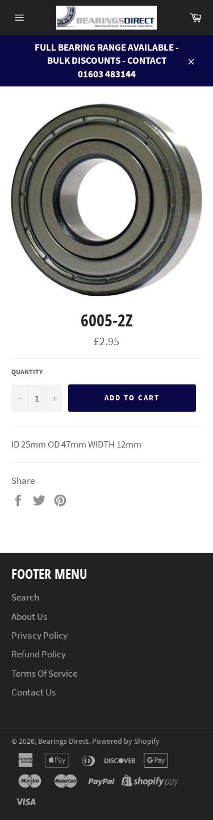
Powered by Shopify (126, 741)
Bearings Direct (63, 741)
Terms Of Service (44, 673)
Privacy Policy (39, 635)
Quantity (27, 371)
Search (25, 597)
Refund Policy (38, 654)
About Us (29, 616)
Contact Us (33, 692)
